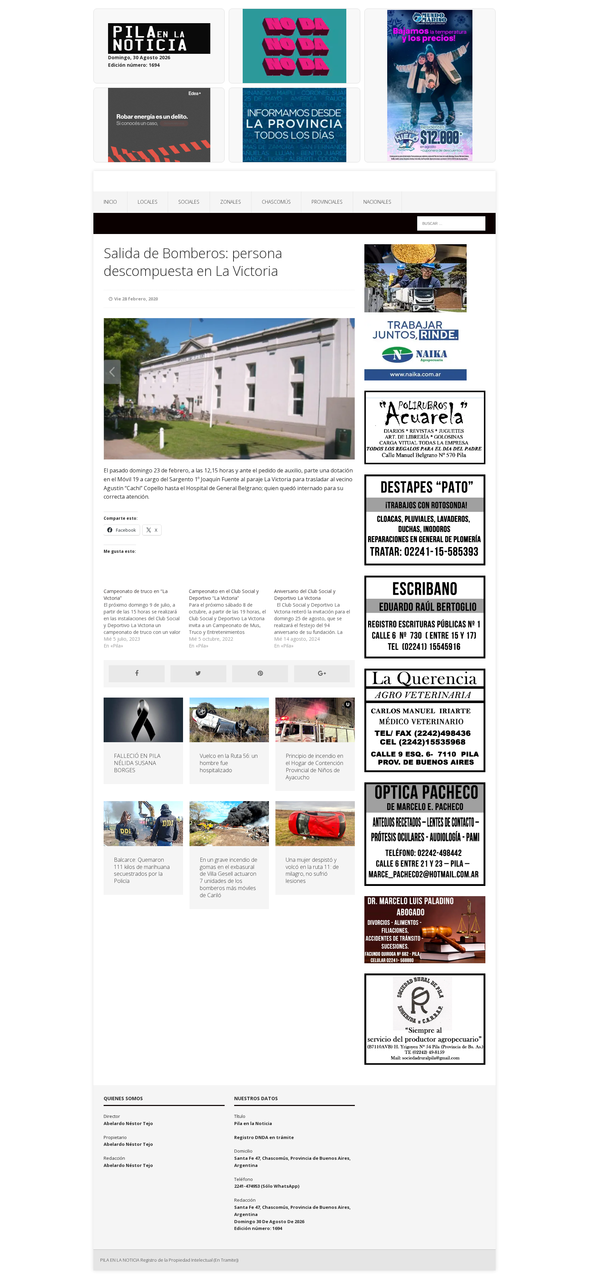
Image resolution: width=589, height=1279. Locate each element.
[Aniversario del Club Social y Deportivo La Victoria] (316, 618)
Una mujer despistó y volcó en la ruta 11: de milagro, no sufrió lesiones (312, 870)
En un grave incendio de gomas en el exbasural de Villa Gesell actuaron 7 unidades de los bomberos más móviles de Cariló (228, 877)
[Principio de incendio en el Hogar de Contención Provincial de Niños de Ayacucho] (315, 738)
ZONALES (230, 202)
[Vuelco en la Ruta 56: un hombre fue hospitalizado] (229, 738)
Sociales (188, 202)
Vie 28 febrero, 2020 (136, 299)
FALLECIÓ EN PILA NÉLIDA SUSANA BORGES (137, 763)
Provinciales (327, 202)
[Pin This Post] (260, 673)
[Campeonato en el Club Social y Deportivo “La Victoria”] (231, 618)
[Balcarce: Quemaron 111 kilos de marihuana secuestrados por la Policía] (143, 842)
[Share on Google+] (322, 673)
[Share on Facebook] (137, 673)
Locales (147, 202)
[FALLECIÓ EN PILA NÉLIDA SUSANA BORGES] (143, 738)
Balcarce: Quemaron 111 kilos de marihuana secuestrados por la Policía (142, 870)
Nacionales (377, 202)
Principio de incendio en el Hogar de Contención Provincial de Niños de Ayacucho (314, 766)
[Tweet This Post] (198, 673)
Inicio (110, 202)
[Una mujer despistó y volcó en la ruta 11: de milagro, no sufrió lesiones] (315, 842)
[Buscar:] (451, 223)
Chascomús (276, 202)
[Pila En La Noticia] (294, 181)
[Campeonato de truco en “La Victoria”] (146, 618)
